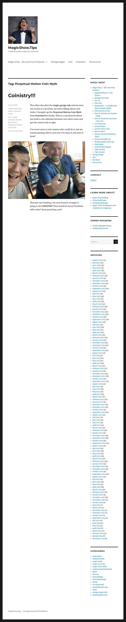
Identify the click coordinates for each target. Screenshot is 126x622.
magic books (97, 561)
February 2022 (98, 399)
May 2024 (96, 330)
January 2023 (97, 371)
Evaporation (97, 556)
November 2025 (98, 283)
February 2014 (97, 533)
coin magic (12, 117)
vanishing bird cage (100, 587)
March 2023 (97, 366)
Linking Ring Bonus (100, 228)
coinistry (11, 120)
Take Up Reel (99, 152)
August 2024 (97, 322)
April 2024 (96, 332)
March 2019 (97, 490)
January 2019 (97, 495)
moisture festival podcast (102, 569)
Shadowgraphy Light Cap (104, 142)
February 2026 (98, 276)
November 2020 (98, 438)
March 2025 (97, 304)
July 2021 (95, 417)
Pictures (17, 111)
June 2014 (96, 523)
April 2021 (96, 425)
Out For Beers (99, 131)
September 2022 (98, 381)
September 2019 (98, 474)
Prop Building (97, 577)
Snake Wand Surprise (102, 147)
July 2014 (95, 521)
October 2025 (97, 286)
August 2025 (97, 291)
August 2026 (97, 260)
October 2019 (97, 472)
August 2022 (97, 384)
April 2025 (96, 301)
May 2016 (96, 505)
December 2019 (98, 466)
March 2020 (97, 459)
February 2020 (98, 461)
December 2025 (98, 281)
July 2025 (96, 294)
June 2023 (96, 358)
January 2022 (97, 402)
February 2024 (98, 338)
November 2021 (98, 407)
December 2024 (98, 312)
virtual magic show (99, 595)
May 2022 (96, 392)
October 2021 (97, 410)
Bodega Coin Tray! (101, 98)
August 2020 (97, 446)
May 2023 (96, 361)
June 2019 (96, 482)
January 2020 (97, 464)
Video (94, 590)
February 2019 (98, 492)
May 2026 (96, 268)
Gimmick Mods (98, 559)
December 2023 (98, 343)
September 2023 (98, 350)
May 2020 (96, 454)
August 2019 (97, 477)
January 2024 (97, 340)
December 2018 (98, 497)
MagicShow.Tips (22, 48)
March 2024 (97, 335)
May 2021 (96, 423)
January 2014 (97, 536)
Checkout (81, 62)
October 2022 (97, 379)
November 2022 (98, 376)
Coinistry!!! (21, 95)
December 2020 (98, 435)
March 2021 (97, 428)
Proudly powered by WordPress (35, 611)
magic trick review (99, 567)
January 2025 (97, 309)
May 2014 (96, 526)
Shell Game (98, 144)
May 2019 (96, 484)
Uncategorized (98, 585)
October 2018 (97, 502)
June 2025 (96, 296)
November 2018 (98, 500)
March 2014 (97, 531)
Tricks (10, 114)
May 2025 (96, 299)
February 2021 (97, 430)
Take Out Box (99, 150)
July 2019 (96, 479)
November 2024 (98, 314)
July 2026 (96, 263)
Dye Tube (98, 103)
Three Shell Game (99, 200)
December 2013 (98, 539)
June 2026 (96, 265)
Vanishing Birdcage (100, 203)
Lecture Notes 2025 (102, 129)
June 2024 (96, 327)
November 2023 (98, 345)
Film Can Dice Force (102, 111)
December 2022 (98, 374)
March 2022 (97, 397)
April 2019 (96, 487)
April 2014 (96, 528)
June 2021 (96, 420)
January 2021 (97, 433)
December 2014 (98, 510)
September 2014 (98, 518)
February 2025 (98, 307)
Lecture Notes (99, 126)
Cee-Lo (97, 101)
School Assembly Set (102, 139)
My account (95, 62)
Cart (70, 62)
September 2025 (98, 289)
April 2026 (96, 271)
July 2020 (96, 448)
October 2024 (97, 317)
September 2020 (98, 443)
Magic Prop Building (100, 198)
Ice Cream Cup (100, 124)
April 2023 (96, 363)
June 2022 (96, 389)
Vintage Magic (58, 62)
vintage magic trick (99, 592)
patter (10, 111)
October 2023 (97, 348)
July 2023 (96, 356)
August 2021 (97, 415)
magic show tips (14, 108)
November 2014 (98, 513)
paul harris (12, 122)
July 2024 (96, 325)
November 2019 (98, 469)
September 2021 (98, 412)
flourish (19, 120)
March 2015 (97, 508)
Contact (93, 180)
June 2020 (96, 451)
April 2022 (96, 394)
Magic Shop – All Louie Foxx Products (26, 62)
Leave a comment (15, 131)
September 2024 (98, 319)
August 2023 (97, 353)
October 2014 (97, 515)
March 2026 (97, 273)
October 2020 (97, 441)
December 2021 (98, 405)
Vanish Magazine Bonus (101, 226)
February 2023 (98, 368)
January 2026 (97, 278)
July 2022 (96, 386)
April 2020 (96, 456)
